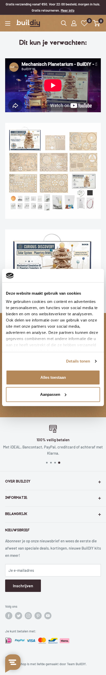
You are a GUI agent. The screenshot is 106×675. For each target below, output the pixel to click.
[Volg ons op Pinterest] (38, 615)
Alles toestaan (53, 377)
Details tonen (78, 361)
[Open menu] (7, 23)
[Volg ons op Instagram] (28, 615)
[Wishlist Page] (84, 23)
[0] (96, 23)
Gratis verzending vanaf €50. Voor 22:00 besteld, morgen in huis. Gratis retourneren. (53, 7)
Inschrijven (23, 585)
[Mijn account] (73, 23)
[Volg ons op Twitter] (18, 615)
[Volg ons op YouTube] (47, 615)
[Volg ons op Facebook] (8, 615)
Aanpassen (50, 394)
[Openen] (64, 23)
